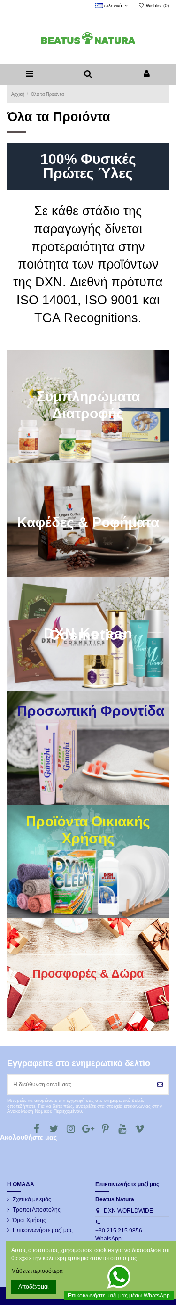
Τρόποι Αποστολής (37, 1210)
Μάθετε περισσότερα (37, 1271)
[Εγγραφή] (160, 1084)
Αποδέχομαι (33, 1286)
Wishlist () (157, 5)
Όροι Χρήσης (29, 1220)
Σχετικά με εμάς (32, 1199)
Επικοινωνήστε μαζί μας (43, 1230)
